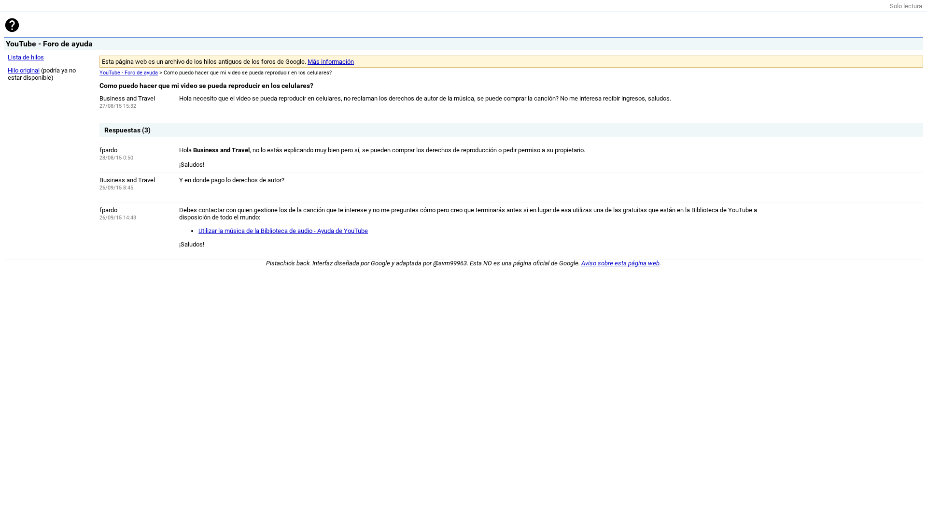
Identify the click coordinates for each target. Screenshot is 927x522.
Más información (331, 61)
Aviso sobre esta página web (620, 263)
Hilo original (24, 70)
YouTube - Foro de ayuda (128, 73)
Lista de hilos (26, 57)
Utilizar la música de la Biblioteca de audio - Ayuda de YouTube (283, 230)
